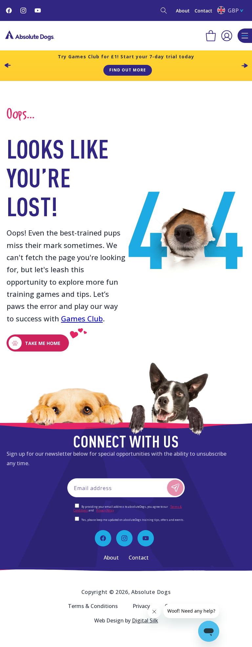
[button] (164, 10)
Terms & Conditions (93, 606)
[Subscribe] (175, 488)
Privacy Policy (105, 510)
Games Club (82, 318)
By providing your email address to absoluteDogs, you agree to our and (128, 508)
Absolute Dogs (151, 592)
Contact (203, 11)
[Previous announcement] (7, 65)
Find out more (127, 70)
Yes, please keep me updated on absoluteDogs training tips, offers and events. (133, 520)
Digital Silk (145, 620)
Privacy (141, 606)
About (183, 11)
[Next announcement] (244, 65)
